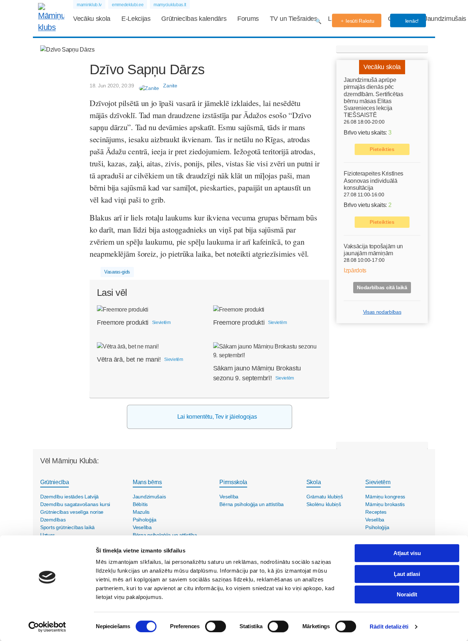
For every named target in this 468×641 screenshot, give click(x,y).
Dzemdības (52, 520)
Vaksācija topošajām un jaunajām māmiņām (373, 249)
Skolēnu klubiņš (323, 504)
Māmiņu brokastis (385, 504)
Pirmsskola (233, 482)
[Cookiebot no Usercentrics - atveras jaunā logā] (47, 626)
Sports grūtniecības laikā (67, 527)
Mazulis (141, 512)
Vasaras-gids (117, 272)
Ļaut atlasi (407, 574)
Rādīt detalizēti (389, 626)
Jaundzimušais (445, 18)
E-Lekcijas (136, 18)
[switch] (215, 626)
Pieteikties (382, 149)
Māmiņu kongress (385, 496)
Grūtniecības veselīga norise (71, 512)
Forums (248, 18)
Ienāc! (411, 21)
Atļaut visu (407, 553)
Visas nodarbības (382, 312)
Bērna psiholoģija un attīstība (251, 504)
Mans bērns (147, 482)
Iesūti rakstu (360, 21)
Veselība (142, 527)
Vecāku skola (91, 18)
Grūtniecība (54, 482)
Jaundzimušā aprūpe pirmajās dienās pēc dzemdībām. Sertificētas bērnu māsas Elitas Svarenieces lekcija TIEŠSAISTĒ (373, 97)
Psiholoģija (144, 520)
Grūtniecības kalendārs (193, 18)
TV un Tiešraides (293, 18)
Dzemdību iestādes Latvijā (69, 496)
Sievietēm (377, 482)
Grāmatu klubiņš (324, 496)
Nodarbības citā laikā (382, 287)
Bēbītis (140, 504)
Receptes (375, 512)
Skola (313, 482)
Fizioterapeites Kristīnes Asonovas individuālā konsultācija (373, 180)
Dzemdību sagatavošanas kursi (75, 504)
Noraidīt (407, 594)
